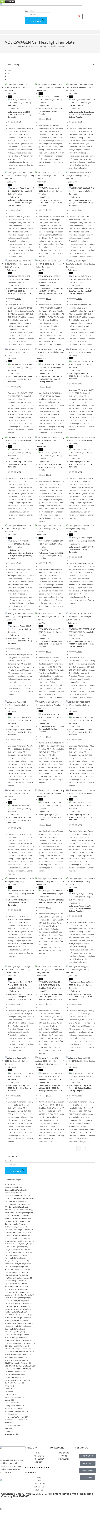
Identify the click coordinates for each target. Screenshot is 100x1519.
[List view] (7, 60)
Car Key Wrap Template (13, 1374)
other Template (10, 1425)
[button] (50, 32)
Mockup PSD (9, 1414)
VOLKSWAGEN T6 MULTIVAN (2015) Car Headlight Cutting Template (20, 820)
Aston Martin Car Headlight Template (18, 1213)
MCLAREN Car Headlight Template (17, 1315)
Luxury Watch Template (13, 1405)
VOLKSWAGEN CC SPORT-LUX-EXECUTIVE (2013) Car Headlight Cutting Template (20, 291)
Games (7, 1391)
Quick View (11, 93)
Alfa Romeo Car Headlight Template (18, 1210)
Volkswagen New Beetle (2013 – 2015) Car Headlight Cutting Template (20, 555)
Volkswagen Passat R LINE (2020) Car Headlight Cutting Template (20, 640)
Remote (8, 1431)
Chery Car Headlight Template (16, 1238)
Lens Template (10, 1403)
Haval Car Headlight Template (16, 1269)
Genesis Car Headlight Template (16, 1264)
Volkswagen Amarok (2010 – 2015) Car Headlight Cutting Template (19, 114)
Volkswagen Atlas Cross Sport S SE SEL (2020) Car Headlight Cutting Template (20, 202)
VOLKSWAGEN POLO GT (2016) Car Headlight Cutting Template (51, 729)
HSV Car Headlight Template (15, 1275)
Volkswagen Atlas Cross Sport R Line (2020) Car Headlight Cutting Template (81, 114)
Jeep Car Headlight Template (15, 1286)
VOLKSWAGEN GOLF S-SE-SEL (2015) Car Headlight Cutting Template (20, 379)
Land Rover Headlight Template (16, 1298)
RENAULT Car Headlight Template (17, 1340)
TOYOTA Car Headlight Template (16, 1363)
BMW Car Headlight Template (15, 1221)
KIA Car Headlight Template (15, 1289)
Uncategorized (10, 1434)
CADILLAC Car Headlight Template (17, 1230)
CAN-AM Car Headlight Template (17, 1232)
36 (8, 73)
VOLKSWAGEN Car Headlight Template (51, 46)
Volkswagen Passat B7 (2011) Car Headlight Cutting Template (81, 549)
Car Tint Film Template (13, 1383)
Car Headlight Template (13, 1201)
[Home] (5, 46)
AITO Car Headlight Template (15, 1207)
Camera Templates (12, 1193)
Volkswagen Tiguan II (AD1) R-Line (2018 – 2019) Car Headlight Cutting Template (20, 996)
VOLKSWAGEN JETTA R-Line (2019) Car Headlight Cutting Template (50, 467)
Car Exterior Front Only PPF (15, 1195)
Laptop (7, 1400)
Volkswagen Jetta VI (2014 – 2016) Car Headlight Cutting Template (80, 464)
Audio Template (10, 1184)
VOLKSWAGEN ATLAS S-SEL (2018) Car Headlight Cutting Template (50, 202)
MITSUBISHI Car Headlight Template (18, 1323)
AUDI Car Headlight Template (15, 1215)
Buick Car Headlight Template (15, 1224)
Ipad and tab (9, 1394)
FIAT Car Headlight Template (15, 1255)
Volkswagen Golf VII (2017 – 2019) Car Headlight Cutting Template (80, 376)
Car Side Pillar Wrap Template (15, 1380)
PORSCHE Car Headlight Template (17, 1335)
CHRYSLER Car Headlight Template (17, 1244)
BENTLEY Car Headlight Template (17, 1218)
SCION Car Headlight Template (16, 1346)
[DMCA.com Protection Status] (7, 1)
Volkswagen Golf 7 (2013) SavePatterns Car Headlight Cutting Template (80, 291)
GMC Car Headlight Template (15, 1266)
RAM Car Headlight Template (15, 1337)
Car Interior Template (12, 1371)
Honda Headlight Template (15, 1272)
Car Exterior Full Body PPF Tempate (18, 1198)
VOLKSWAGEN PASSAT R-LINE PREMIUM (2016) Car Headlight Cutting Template (81, 644)
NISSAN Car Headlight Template (16, 1326)
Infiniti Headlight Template (14, 1281)
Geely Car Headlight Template (15, 1261)
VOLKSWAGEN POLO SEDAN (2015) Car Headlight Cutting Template (81, 732)
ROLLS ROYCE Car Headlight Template (18, 1343)
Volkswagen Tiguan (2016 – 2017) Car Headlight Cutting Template (80, 817)
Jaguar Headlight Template (14, 1283)
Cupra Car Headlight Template (16, 1247)
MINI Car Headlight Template (15, 1320)
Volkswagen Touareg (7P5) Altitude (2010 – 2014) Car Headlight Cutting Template (50, 1088)
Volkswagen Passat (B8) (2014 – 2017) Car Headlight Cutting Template (51, 555)
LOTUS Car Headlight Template (16, 1306)
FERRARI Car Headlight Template (17, 1252)
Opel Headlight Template (14, 1329)
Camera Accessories (12, 1187)
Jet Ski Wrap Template (13, 1397)
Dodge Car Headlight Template (16, 1249)
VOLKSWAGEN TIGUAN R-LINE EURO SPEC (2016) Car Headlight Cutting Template (51, 996)
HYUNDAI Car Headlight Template (17, 1278)
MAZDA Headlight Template (15, 1312)
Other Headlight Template (14, 1332)
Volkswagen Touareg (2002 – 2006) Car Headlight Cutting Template (80, 996)
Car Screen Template (12, 1377)
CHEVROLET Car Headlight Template (18, 1241)
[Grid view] (5, 60)
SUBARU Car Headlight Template (16, 1354)
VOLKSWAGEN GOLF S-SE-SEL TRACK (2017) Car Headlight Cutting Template (51, 379)
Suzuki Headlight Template (14, 1357)
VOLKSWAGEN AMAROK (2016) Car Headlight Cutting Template (51, 111)
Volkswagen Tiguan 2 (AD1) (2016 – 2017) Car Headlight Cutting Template (80, 908)
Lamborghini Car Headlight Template (18, 1295)
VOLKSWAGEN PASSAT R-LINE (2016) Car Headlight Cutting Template (51, 644)
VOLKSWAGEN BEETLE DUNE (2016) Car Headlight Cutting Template (81, 202)
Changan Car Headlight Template (17, 1235)
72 (8, 76)
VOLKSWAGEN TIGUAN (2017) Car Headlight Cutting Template (20, 902)
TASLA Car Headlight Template (16, 1360)
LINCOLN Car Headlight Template (17, 1303)
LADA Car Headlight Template (15, 1292)
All (8, 79)
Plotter (7, 1428)
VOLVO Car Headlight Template (16, 1369)
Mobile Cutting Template (14, 1411)
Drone (7, 1388)
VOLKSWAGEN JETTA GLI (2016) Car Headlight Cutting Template (20, 464)
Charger (8, 1386)
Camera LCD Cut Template (14, 1190)
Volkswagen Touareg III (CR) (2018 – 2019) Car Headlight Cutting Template (80, 1088)
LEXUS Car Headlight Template (16, 1301)
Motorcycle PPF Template (14, 1420)
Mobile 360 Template (12, 1408)
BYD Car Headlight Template (15, 1227)
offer (7, 1423)
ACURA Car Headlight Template (16, 1204)
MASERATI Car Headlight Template (17, 1309)
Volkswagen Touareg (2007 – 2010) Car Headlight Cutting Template (19, 1088)
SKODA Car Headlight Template (16, 1349)
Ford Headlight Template (14, 1258)
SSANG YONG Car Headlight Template (18, 1352)
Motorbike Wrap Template (14, 1417)
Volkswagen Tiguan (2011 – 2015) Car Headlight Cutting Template (50, 817)
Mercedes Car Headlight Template (17, 1318)
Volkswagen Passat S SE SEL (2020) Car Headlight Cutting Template (20, 732)
